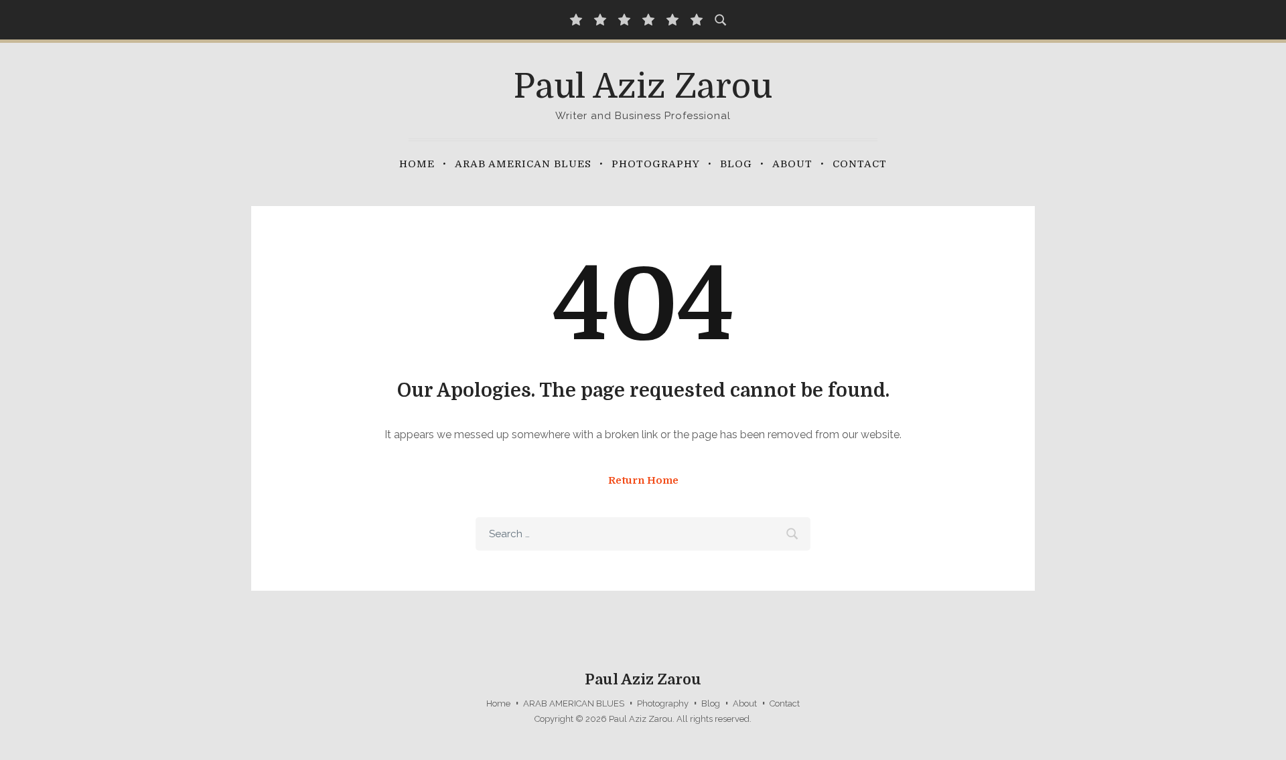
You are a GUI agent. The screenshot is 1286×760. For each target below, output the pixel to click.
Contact (860, 164)
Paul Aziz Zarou (643, 86)
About (792, 164)
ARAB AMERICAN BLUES (523, 164)
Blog (736, 164)
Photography (656, 164)
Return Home (643, 480)
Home (417, 164)
